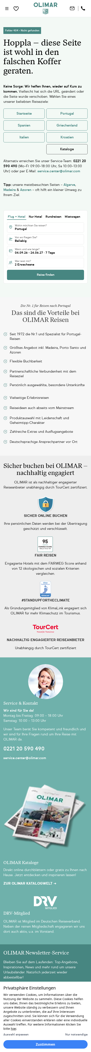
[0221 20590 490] (83, 8)
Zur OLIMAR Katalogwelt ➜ (29, 883)
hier (13, 1029)
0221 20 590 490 (23, 749)
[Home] (45, 8)
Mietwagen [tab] (72, 216)
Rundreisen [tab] (53, 216)
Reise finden (45, 275)
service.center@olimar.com (24, 758)
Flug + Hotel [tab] (16, 216)
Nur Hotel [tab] (35, 216)
